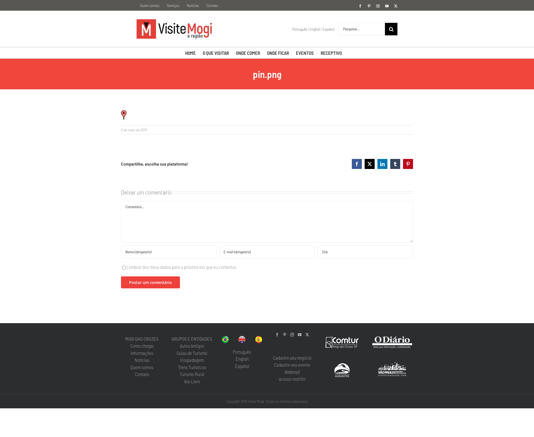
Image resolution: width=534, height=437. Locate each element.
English (315, 29)
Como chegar (142, 345)
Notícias (142, 360)
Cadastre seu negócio (292, 357)
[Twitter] (307, 335)
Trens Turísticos (192, 367)
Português (299, 29)
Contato (142, 374)
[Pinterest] (284, 335)
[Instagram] (292, 335)
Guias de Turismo (192, 353)
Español (329, 29)
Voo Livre (192, 381)
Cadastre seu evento (292, 364)
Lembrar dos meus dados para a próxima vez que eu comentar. (182, 267)
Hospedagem (192, 360)
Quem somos (141, 367)
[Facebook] (277, 335)
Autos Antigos (192, 345)
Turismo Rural (192, 374)
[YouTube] (299, 335)
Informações (142, 353)
